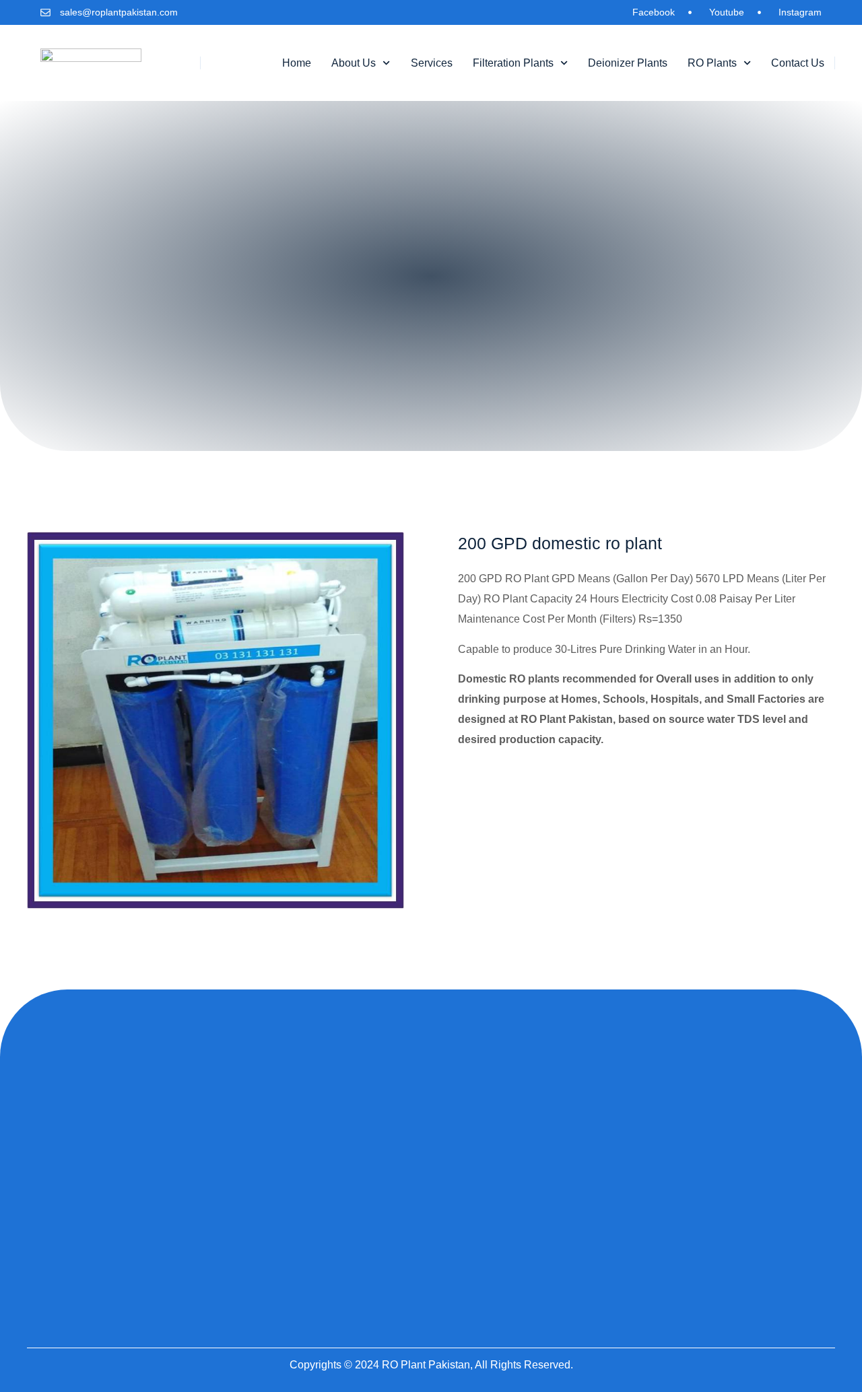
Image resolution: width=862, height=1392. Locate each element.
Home (296, 63)
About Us (353, 63)
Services (432, 63)
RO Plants (712, 63)
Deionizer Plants (627, 63)
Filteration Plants (513, 63)
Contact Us (797, 63)
